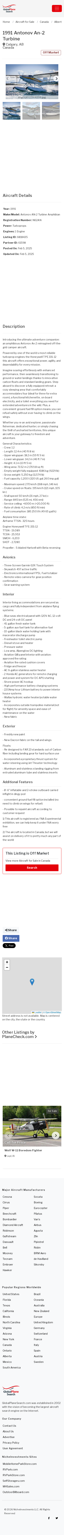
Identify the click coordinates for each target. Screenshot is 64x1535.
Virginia (7, 1327)
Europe (38, 1316)
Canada (7, 1344)
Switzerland (41, 1333)
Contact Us (9, 1425)
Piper (6, 1208)
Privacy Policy (11, 1442)
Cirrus (6, 1202)
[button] (32, 81)
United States (11, 1294)
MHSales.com (11, 1486)
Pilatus (38, 1213)
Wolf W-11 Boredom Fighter (23, 1150)
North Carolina (11, 1322)
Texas (6, 1305)
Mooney (8, 1253)
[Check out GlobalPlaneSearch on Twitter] (57, 1518)
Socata (38, 1196)
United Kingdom (43, 1322)
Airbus (37, 1224)
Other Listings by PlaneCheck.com (18, 1034)
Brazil (37, 1294)
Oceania (39, 1299)
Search (32, 867)
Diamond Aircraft (13, 1224)
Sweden (39, 1361)
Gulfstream (9, 1236)
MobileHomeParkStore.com (20, 1463)
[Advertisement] (32, 153)
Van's (37, 1219)
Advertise (9, 1437)
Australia (39, 1305)
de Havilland (41, 1258)
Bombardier (10, 1219)
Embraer (8, 1264)
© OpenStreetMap (52, 1012)
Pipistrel (39, 1241)
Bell (5, 1247)
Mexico (7, 1361)
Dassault (8, 1241)
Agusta (38, 1230)
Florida (7, 1299)
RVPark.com (10, 1469)
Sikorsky (39, 1264)
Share (12, 930)
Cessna (7, 1196)
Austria (38, 1356)
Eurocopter (40, 1208)
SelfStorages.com (14, 1480)
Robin (37, 1247)
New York (8, 1339)
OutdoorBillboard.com (16, 1492)
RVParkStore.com (14, 1475)
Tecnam (7, 1258)
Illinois (6, 1316)
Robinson (8, 1230)
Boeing (38, 1202)
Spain (37, 1350)
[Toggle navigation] (57, 8)
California (8, 1311)
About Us (8, 1431)
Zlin (36, 1236)
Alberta (7, 1356)
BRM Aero (40, 1253)
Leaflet (37, 1012)
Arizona (7, 1333)
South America (12, 1367)
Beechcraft (9, 1213)
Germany (39, 1327)
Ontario (7, 1350)
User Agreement (13, 1448)
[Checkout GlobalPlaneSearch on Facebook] (49, 1518)
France (38, 1339)
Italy (36, 1344)
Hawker (7, 1270)
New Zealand (41, 1311)
